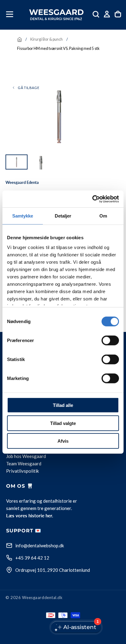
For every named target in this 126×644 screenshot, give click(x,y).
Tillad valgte (63, 423)
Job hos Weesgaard (26, 456)
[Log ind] (107, 14)
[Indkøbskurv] (118, 14)
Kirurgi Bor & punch (46, 39)
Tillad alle (63, 405)
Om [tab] (103, 215)
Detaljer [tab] (63, 215)
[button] (10, 14)
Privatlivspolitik (22, 471)
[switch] (110, 340)
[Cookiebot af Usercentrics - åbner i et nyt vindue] (92, 199)
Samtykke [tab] (22, 215)
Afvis (63, 441)
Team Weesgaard (23, 463)
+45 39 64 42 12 (32, 557)
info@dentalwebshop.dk (39, 545)
